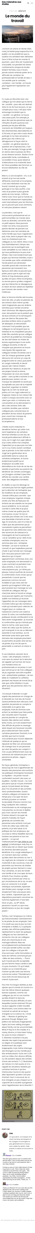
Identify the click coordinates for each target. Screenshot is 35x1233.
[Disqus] (17, 1176)
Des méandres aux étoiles (11, 3)
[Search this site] (28, 3)
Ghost (32, 1220)
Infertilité (22, 11)
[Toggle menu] (31, 3)
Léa (11, 1133)
